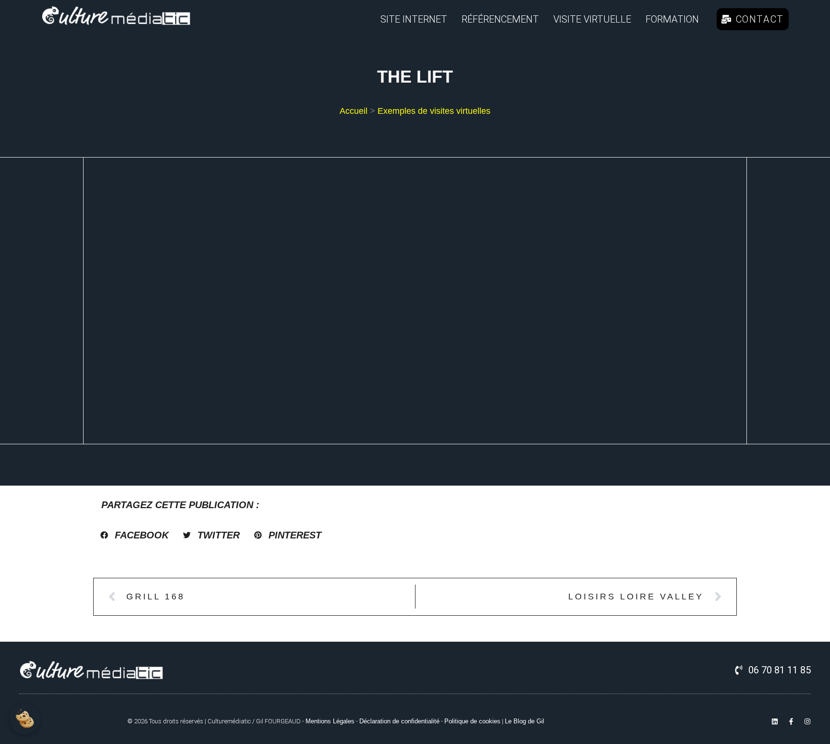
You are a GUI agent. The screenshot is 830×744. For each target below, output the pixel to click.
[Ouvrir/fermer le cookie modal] (25, 719)
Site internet (413, 19)
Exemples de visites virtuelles (434, 111)
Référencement (500, 19)
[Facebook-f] (791, 721)
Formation (672, 19)
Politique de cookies (472, 721)
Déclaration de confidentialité (399, 721)
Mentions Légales (329, 721)
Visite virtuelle (592, 19)
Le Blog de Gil (524, 721)
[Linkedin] (774, 721)
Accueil (353, 111)
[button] (134, 535)
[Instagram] (807, 721)
